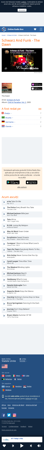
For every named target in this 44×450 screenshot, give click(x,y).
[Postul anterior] (13, 445)
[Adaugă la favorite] (4, 445)
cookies (23, 2)
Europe (4, 408)
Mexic (18, 376)
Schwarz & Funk (13, 100)
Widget (30, 426)
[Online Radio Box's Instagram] (14, 415)
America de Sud (31, 405)
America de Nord (18, 405)
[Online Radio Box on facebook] (3, 415)
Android (28, 399)
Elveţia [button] (7, 113)
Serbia (29, 386)
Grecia (7, 386)
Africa (4, 405)
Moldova (8, 390)
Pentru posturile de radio (9, 430)
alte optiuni (22, 187)
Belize (19, 379)
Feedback (23, 426)
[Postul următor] (30, 445)
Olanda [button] (8, 126)
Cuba (27, 376)
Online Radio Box (15, 29)
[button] (22, 445)
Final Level (12, 423)
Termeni (4, 426)
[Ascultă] (4, 202)
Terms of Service (38, 72)
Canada (8, 376)
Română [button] (22, 361)
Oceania (11, 408)
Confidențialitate (13, 426)
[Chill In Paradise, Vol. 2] (7, 88)
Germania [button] (9, 122)
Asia (9, 405)
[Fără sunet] (40, 445)
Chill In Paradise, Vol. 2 (17, 102)
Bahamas (8, 379)
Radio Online (9, 360)
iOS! (35, 399)
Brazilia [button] (8, 118)
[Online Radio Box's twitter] (9, 415)
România (18, 386)
